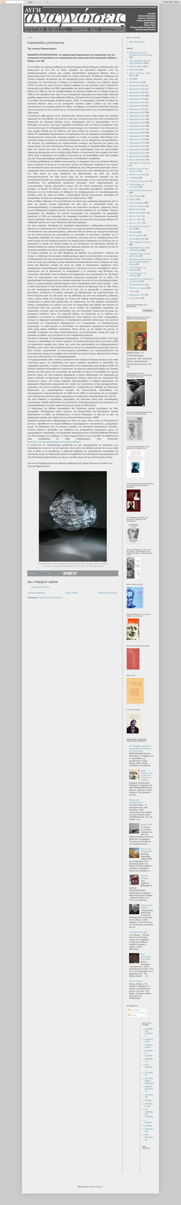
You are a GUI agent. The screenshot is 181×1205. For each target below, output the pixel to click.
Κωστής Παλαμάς (145, 877)
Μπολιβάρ (133, 232)
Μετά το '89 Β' (135, 219)
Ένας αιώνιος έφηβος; (147, 906)
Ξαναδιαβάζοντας (136, 239)
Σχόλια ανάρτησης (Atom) (50, 597)
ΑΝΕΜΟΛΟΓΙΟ (149, 1040)
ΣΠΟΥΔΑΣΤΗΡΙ (149, 1105)
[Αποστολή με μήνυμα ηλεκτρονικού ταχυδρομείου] (64, 573)
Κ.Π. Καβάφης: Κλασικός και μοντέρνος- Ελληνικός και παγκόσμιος (140, 748)
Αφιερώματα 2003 (137, 89)
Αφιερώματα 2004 (137, 92)
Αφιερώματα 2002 (137, 85)
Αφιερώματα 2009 (137, 109)
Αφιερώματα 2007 (137, 102)
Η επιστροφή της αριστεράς (136, 185)
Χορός (132, 291)
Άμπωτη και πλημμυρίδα (146, 850)
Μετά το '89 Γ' (135, 223)
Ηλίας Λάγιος (134, 196)
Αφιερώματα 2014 (137, 126)
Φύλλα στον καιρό (137, 288)
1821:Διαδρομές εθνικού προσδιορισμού (140, 62)
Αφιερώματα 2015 (137, 129)
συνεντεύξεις (134, 298)
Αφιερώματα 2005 (137, 95)
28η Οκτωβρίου (136, 66)
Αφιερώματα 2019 (137, 143)
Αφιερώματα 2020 (137, 146)
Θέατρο (132, 199)
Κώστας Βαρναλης (137, 206)
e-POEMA (148, 1121)
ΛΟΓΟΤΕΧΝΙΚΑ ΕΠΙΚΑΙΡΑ (149, 1080)
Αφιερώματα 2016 (137, 132)
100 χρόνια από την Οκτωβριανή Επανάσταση (140, 53)
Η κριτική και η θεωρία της (140, 190)
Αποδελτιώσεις (135, 82)
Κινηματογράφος (136, 203)
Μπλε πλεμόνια (136, 981)
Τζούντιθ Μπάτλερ (137, 284)
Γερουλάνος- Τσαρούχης (140, 163)
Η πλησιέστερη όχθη (138, 932)
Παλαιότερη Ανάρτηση (107, 593)
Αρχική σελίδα (71, 593)
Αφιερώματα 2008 (137, 106)
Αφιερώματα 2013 (137, 122)
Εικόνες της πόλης (137, 174)
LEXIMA (148, 1126)
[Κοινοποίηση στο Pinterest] (75, 573)
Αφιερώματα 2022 (137, 153)
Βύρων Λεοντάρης (137, 159)
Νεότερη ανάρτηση (36, 593)
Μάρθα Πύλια (135, 209)
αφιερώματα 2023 (137, 295)
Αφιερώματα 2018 (137, 139)
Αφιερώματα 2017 (137, 136)
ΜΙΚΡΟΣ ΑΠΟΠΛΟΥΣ (149, 1088)
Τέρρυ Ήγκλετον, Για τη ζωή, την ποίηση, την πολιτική (147, 775)
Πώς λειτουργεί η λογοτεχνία (146, 956)
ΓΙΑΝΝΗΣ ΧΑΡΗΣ (149, 1046)
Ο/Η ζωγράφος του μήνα (140, 242)
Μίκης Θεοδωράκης (137, 213)
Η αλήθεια (133, 178)
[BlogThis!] (67, 573)
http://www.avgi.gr (137, 42)
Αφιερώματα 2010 (137, 112)
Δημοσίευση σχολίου (40, 587)
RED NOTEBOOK (149, 1137)
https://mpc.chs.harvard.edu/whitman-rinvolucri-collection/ (54, 442)
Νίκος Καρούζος (136, 235)
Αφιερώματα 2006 (137, 99)
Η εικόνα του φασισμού (139, 181)
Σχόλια (133, 1015)
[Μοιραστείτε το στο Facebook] (72, 573)
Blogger (99, 1186)
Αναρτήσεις (135, 1010)
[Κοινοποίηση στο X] (70, 573)
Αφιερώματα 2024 (137, 156)
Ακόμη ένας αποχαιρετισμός (136, 801)
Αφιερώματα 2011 (137, 116)
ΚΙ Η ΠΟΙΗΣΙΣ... (149, 1067)
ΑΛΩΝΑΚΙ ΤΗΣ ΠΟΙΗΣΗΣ (149, 1032)
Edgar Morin (134, 70)
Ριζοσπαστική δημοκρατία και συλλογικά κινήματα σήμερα (140, 261)
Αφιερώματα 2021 (137, 149)
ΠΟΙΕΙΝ (148, 1100)
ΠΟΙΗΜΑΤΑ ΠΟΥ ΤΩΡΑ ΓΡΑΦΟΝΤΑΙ (139, 249)
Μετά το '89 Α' (135, 216)
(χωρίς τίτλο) (146, 824)
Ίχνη (131, 79)
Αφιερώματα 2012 (137, 119)
